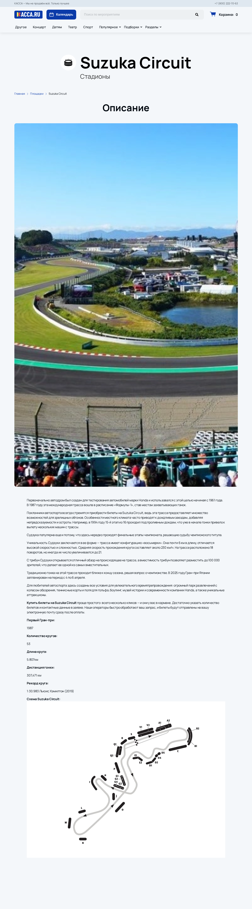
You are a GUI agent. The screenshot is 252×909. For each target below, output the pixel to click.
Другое (21, 27)
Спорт (88, 27)
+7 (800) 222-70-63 (226, 3)
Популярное (108, 27)
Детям (57, 27)
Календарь (64, 14)
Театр (72, 27)
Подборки (131, 27)
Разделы (151, 27)
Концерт (39, 27)
